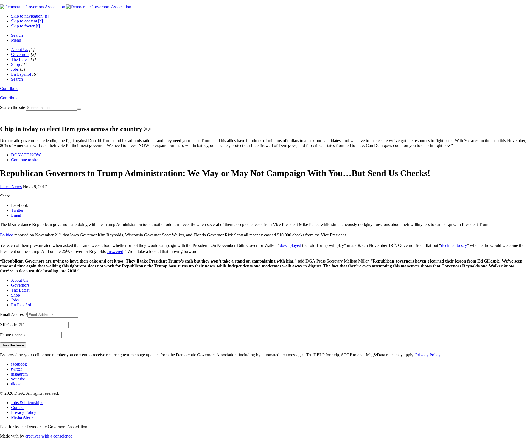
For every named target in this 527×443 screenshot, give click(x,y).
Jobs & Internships (27, 402)
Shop (15, 64)
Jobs (15, 69)
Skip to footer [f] (25, 26)
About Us (19, 49)
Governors (20, 54)
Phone (5, 334)
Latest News (11, 186)
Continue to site (24, 159)
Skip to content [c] (27, 21)
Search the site (12, 107)
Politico (6, 235)
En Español (21, 74)
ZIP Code (8, 324)
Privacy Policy (428, 354)
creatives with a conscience (48, 436)
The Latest (20, 59)
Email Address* (13, 314)
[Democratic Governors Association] (65, 6)
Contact (17, 407)
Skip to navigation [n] (30, 16)
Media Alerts (22, 417)
